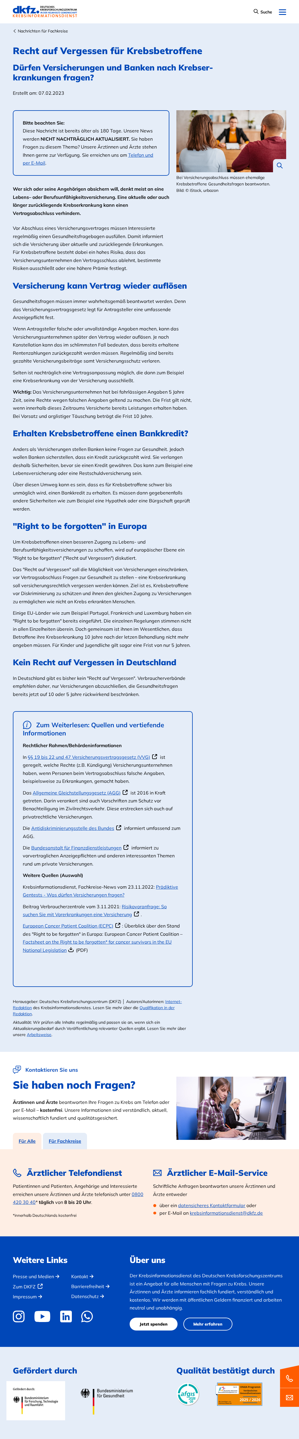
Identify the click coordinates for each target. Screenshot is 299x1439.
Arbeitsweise (39, 1034)
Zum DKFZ (24, 1287)
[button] (262, 12)
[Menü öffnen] (282, 12)
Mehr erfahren (207, 1324)
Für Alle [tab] (27, 1141)
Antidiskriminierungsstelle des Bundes (72, 828)
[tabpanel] (149, 1192)
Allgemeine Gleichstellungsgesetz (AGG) (77, 793)
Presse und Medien (33, 1276)
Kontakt (79, 1276)
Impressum (25, 1297)
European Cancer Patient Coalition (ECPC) (68, 926)
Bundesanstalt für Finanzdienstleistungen (76, 848)
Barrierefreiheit (87, 1286)
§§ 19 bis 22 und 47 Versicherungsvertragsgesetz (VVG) (89, 757)
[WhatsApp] (87, 1316)
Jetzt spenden (154, 1324)
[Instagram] (21, 1316)
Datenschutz (85, 1296)
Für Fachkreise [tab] (65, 1141)
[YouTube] (42, 1316)
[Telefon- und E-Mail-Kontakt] (289, 1385)
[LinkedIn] (66, 1316)
